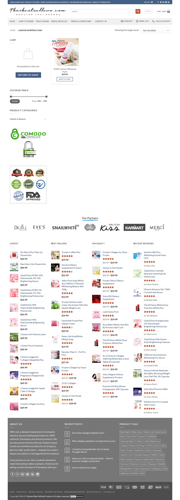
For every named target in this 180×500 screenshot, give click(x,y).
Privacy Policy (36, 492)
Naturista (160, 459)
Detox (132, 446)
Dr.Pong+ (141, 446)
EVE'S (150, 446)
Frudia (129, 450)
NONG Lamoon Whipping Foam (65, 70)
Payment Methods (54, 492)
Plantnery (135, 464)
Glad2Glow (139, 450)
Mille (122, 459)
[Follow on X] (17, 474)
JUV (131, 455)
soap (136, 469)
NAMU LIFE (149, 459)
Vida (165, 469)
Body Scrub (148, 432)
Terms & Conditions (81, 21)
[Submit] (138, 11)
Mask (162, 455)
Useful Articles (59, 21)
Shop (12, 21)
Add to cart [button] (65, 79)
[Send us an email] (163, 2)
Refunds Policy (94, 492)
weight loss (124, 473)
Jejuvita (123, 455)
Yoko (142, 473)
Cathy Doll (131, 436)
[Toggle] (45, 119)
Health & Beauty (18, 119)
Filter (15, 101)
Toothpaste (156, 469)
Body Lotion (137, 432)
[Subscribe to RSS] (169, 2)
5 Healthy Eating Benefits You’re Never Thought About (90, 450)
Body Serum (161, 432)
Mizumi (138, 459)
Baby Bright (125, 432)
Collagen (123, 446)
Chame (141, 436)
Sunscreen (145, 469)
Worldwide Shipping (74, 492)
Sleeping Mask (126, 469)
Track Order (42, 21)
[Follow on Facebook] (158, 2)
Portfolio (21, 492)
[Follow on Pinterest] (166, 2)
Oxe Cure (124, 464)
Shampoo (152, 464)
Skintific (162, 464)
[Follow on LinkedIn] (37, 474)
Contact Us (101, 21)
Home (12, 30)
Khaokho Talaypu (142, 455)
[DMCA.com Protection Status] (77, 496)
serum (143, 464)
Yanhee (135, 473)
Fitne (122, 450)
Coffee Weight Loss (152, 441)
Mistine (130, 459)
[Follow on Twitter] (161, 2)
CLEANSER (151, 436)
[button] (148, 11)
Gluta (148, 450)
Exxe (157, 446)
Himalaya (157, 450)
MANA (154, 455)
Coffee (139, 441)
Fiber (164, 446)
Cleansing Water (127, 441)
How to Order (26, 21)
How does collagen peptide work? (88, 432)
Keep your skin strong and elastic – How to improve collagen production (92, 459)
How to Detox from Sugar (84, 467)
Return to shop (28, 75)
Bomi (122, 436)
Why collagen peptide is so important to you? (93, 441)
